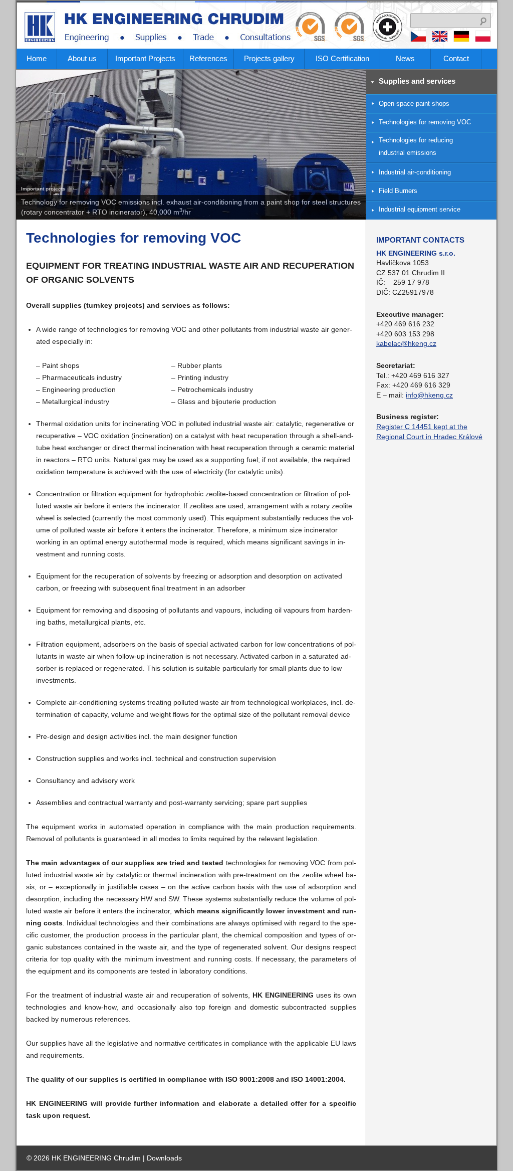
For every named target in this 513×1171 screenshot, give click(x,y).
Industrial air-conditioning (415, 172)
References (208, 58)
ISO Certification (342, 58)
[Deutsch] (463, 40)
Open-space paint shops (414, 103)
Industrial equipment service (419, 209)
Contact (456, 58)
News (405, 58)
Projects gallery (269, 58)
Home (37, 58)
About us (82, 58)
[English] (441, 40)
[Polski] (483, 40)
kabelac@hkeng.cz (406, 343)
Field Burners (398, 190)
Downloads (164, 1158)
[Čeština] (420, 40)
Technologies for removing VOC (425, 122)
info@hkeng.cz (429, 395)
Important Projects (145, 58)
